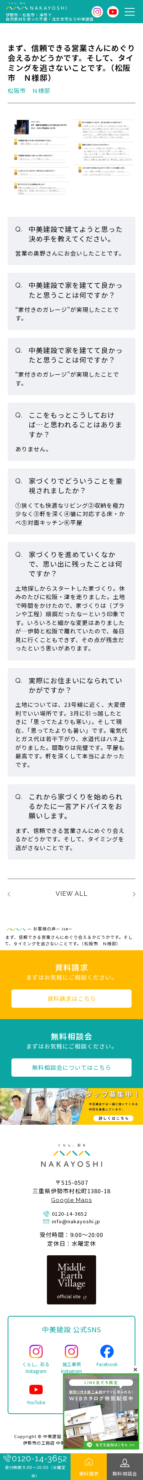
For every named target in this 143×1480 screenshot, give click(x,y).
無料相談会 (124, 1473)
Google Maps (71, 1200)
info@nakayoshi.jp (76, 1221)
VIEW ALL (72, 893)
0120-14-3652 (39, 1458)
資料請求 (89, 1473)
